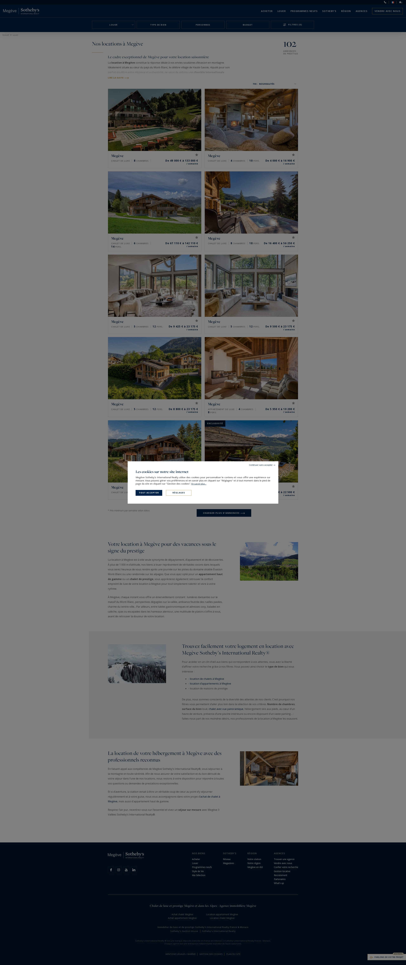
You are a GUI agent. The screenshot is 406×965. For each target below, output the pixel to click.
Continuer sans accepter (261, 464)
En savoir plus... (198, 483)
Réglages (179, 492)
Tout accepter (149, 492)
